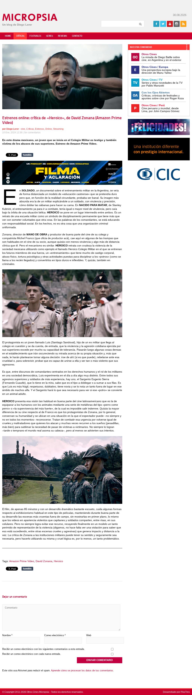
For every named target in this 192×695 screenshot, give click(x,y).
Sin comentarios (32, 132)
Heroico (58, 561)
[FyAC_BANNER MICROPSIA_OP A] (62, 183)
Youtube (170, 24)
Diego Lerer (12, 129)
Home (8, 36)
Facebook (156, 24)
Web (88, 635)
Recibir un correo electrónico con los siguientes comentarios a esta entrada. (43, 649)
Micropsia (30, 17)
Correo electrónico (55, 635)
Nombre (7, 635)
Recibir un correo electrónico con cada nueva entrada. (31, 654)
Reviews (62, 36)
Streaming (58, 129)
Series (49, 36)
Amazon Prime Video (21, 561)
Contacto (77, 36)
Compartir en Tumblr (27, 155)
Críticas (20, 36)
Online (48, 129)
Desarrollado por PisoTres (176, 692)
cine (23, 129)
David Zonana (44, 561)
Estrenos (39, 129)
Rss (183, 24)
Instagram (177, 24)
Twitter (163, 24)
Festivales (35, 36)
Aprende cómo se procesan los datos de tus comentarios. (82, 670)
